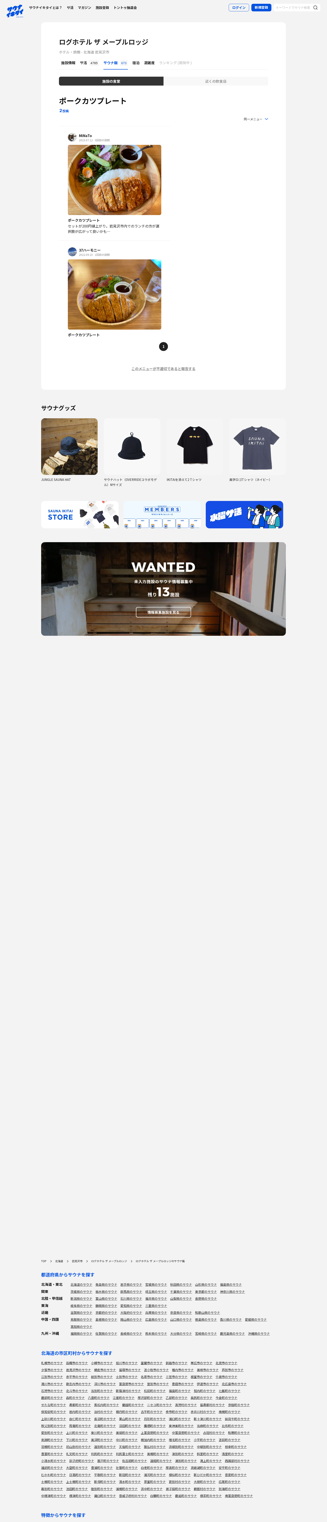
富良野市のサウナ (131, 1384)
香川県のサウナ (231, 1319)
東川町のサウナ (102, 1432)
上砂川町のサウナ (53, 1419)
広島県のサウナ (156, 1319)
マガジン (84, 7)
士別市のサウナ (127, 1376)
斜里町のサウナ (208, 1454)
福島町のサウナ (180, 1391)
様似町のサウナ (180, 1475)
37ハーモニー (90, 250)
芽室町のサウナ (155, 1481)
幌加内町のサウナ (153, 1440)
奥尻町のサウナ (201, 1397)
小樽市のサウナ (102, 1363)
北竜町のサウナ (105, 1426)
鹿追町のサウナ (186, 1495)
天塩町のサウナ (130, 1446)
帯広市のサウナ (201, 1363)
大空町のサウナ (77, 1467)
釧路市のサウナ (177, 1363)
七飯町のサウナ (229, 1391)
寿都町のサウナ (80, 1405)
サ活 (70, 7)
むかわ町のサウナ (53, 1475)
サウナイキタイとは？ (45, 7)
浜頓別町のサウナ (181, 1446)
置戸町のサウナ (108, 1460)
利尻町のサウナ (102, 1454)
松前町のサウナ (155, 1391)
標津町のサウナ (80, 1495)
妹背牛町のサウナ (237, 1419)
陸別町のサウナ (102, 1489)
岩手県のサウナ (131, 1284)
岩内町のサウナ (80, 1411)
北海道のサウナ (81, 1284)
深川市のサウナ (105, 1384)
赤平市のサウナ (77, 1376)
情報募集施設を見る (163, 612)
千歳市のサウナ (226, 1376)
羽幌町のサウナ (52, 1446)
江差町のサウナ (124, 1397)
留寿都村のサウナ (212, 1405)
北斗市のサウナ (77, 1391)
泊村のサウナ (103, 1411)
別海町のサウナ (229, 1489)
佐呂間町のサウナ (134, 1460)
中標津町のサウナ (53, 1495)
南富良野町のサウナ (239, 1495)
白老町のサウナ (152, 1467)
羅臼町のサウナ (105, 1495)
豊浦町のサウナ (102, 1467)
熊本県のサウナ (156, 1333)
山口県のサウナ (181, 1319)
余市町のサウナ (177, 1411)
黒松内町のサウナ (106, 1405)
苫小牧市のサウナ (156, 1370)
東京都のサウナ (206, 1291)
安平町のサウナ (229, 1467)
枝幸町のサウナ (236, 1446)
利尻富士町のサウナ (130, 1454)
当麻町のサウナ (208, 1426)
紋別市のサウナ (102, 1376)
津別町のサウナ (183, 1454)
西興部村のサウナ (237, 1460)
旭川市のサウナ (127, 1363)
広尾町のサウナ (229, 1481)
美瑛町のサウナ (127, 1432)
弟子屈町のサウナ (178, 1489)
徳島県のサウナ (206, 1319)
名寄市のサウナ (152, 1376)
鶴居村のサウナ (205, 1489)
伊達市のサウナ (208, 1384)
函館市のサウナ (77, 1363)
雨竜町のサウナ (80, 1426)
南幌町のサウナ (229, 1411)
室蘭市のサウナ (152, 1363)
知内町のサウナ (205, 1391)
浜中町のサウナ (152, 1489)
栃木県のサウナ (106, 1291)
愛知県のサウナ (131, 1305)
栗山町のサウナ (130, 1419)
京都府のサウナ (106, 1312)
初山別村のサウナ (78, 1446)
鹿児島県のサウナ (232, 1333)
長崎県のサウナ (131, 1333)
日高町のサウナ (80, 1475)
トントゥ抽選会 (125, 7)
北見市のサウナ (226, 1363)
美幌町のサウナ (158, 1454)
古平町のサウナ (152, 1411)
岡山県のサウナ (131, 1319)
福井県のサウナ (156, 1298)
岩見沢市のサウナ (78, 1370)
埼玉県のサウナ (156, 1291)
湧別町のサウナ (186, 1460)
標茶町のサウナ (211, 1495)
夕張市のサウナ (52, 1370)
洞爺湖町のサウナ (203, 1467)
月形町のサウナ (155, 1419)
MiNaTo (85, 135)
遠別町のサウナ (105, 1446)
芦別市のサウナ (233, 1370)
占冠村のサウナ (214, 1432)
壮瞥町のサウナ (127, 1467)
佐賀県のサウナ (106, 1333)
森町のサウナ (75, 1397)
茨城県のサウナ (81, 1291)
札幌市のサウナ (52, 1363)
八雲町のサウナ (99, 1397)
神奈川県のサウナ (232, 1291)
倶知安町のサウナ (53, 1411)
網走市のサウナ (105, 1370)
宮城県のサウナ (156, 1284)
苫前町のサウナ (229, 1440)
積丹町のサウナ (127, 1411)
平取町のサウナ (105, 1475)
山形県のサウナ (206, 1284)
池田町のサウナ (77, 1489)
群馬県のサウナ (131, 1291)
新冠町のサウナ (130, 1475)
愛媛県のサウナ (256, 1319)
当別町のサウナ (102, 1391)
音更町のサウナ (236, 1475)
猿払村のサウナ (155, 1446)
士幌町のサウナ (52, 1481)
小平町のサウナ (205, 1440)
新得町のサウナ (105, 1481)
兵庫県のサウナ (156, 1312)
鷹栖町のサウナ (155, 1426)
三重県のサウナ (156, 1305)
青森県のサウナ (106, 1284)
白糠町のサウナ (161, 1495)
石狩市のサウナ (52, 1391)
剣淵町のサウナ (52, 1440)
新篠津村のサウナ (128, 1391)
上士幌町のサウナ (78, 1481)
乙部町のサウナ (177, 1397)
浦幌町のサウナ (127, 1489)
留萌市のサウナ (130, 1370)
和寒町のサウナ (239, 1432)
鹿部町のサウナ (52, 1397)
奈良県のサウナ (181, 1312)
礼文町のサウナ (77, 1454)
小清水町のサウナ (53, 1460)
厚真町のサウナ (177, 1467)
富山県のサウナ (106, 1298)
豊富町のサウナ (52, 1454)
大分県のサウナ (181, 1333)
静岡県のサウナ (106, 1305)
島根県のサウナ (106, 1319)
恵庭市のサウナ (183, 1384)
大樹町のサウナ (205, 1481)
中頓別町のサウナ (209, 1446)
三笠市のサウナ (177, 1376)
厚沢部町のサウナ (150, 1397)
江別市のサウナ (52, 1376)
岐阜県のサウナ (81, 1305)
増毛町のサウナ (180, 1440)
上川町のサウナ (77, 1432)
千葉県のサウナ (181, 1291)
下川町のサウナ (77, 1440)
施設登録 (102, 7)
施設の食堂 (111, 81)
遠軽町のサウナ (161, 1460)
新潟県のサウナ (81, 1298)
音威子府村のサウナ (133, 1495)
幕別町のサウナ (52, 1489)
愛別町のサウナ (52, 1432)
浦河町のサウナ (155, 1475)
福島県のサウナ (231, 1284)
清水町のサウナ (130, 1481)
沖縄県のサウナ (259, 1333)
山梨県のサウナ (181, 1298)
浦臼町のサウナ (180, 1419)
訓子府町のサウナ (81, 1460)
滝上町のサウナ (211, 1460)
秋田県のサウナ (181, 1284)
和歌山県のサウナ (207, 1312)
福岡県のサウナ (81, 1333)
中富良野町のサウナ (186, 1432)
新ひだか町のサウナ (208, 1475)
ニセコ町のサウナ (159, 1405)
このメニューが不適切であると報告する (163, 368)
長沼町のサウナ (105, 1419)
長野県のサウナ (206, 1298)
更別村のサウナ (180, 1481)
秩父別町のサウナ (53, 1426)
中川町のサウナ (127, 1440)
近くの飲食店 (215, 81)
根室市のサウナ (201, 1376)
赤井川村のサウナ (203, 1411)
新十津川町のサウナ (208, 1419)
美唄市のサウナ (208, 1370)
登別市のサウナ (158, 1384)
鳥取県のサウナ (81, 1319)
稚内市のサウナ (183, 1370)
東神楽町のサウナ (181, 1426)
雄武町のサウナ (52, 1467)
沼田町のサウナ (130, 1426)
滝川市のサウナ (52, 1384)
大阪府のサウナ (131, 1312)
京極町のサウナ (239, 1405)
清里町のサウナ (233, 1454)
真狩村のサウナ (186, 1405)
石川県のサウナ (131, 1298)
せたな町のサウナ (53, 1405)
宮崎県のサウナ (206, 1333)
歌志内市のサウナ (78, 1384)
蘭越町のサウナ (133, 1405)
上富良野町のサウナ (155, 1432)
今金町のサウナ (226, 1397)
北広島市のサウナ (234, 1384)
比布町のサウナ (233, 1426)
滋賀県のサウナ (81, 1312)
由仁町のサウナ (80, 1419)
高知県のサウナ (81, 1326)
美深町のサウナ (102, 1440)
